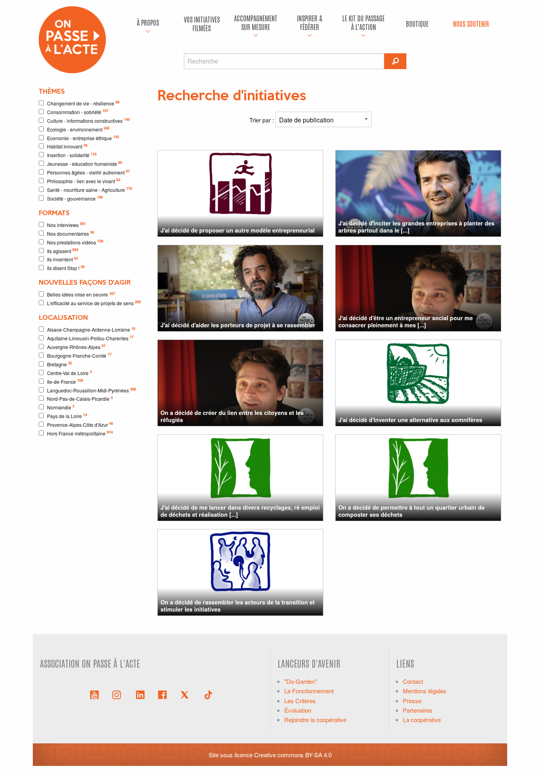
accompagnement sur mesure (256, 22)
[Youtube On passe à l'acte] (94, 694)
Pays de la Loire (67, 415)
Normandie (60, 407)
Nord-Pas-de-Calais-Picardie (80, 398)
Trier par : (262, 120)
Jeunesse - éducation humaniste (84, 163)
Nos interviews (66, 224)
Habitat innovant (67, 146)
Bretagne (59, 364)
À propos (148, 22)
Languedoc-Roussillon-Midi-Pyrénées (91, 390)
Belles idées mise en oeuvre (81, 294)
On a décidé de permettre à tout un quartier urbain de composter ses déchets (411, 510)
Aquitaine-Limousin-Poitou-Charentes (90, 338)
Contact (413, 681)
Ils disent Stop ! (66, 267)
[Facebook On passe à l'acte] (162, 694)
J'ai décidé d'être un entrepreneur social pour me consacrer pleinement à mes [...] (405, 321)
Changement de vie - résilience (83, 103)
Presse (412, 700)
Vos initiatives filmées (202, 23)
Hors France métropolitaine (80, 433)
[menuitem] (148, 23)
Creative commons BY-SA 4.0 (293, 755)
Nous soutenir (471, 23)
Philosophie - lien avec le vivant (83, 180)
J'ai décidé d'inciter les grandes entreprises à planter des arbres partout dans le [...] (416, 226)
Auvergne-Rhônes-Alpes (76, 346)
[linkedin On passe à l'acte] (140, 694)
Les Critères (300, 700)
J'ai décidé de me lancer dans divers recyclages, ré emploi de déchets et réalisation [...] (240, 510)
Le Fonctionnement (309, 691)
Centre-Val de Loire (69, 372)
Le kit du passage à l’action (363, 22)
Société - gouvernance (75, 198)
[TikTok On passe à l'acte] (208, 694)
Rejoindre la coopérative (315, 719)
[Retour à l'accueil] (72, 39)
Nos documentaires (70, 233)
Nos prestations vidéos (75, 242)
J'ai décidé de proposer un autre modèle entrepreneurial (237, 230)
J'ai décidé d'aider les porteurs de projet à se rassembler (237, 325)
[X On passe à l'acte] (186, 694)
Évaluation (297, 710)
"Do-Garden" (300, 681)
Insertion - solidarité (71, 155)
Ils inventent (62, 259)
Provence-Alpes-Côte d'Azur (80, 424)
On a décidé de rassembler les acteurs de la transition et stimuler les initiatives (237, 605)
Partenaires (417, 710)
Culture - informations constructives (88, 120)
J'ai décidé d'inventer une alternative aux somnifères (410, 420)
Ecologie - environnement (78, 129)
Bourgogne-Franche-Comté (79, 355)
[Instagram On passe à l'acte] (118, 694)
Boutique (417, 23)
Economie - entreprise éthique (83, 137)
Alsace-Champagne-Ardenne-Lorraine (91, 329)
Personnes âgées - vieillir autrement (88, 172)
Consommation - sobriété (77, 111)
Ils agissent (62, 250)
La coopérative (422, 719)
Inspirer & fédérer (309, 22)
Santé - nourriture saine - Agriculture (89, 189)
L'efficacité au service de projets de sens (94, 302)
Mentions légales (424, 691)
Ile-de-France (65, 381)
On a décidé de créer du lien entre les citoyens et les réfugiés (232, 416)
